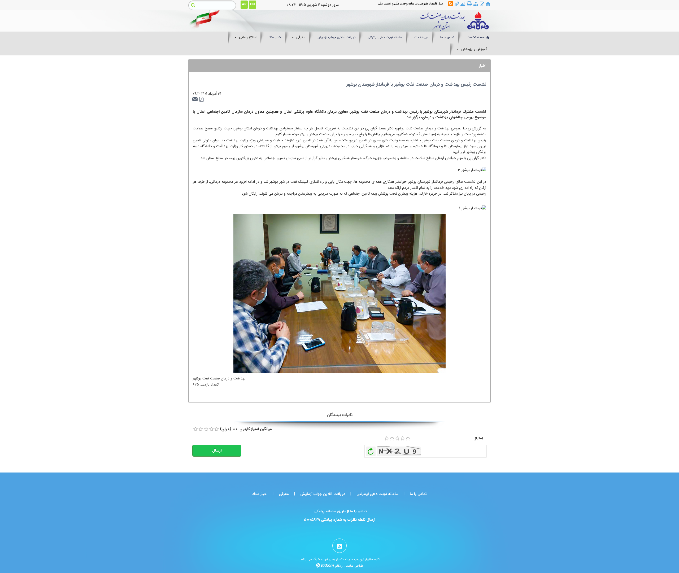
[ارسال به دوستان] (195, 99)
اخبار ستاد (259, 494)
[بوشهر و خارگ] (378, 21)
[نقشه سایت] (475, 4)
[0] (195, 429)
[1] (386, 438)
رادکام (339, 565)
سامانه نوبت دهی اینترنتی (377, 494)
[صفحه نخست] (488, 4)
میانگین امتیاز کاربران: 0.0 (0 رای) (246, 429)
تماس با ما (418, 494)
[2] (392, 438)
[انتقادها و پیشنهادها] (482, 4)
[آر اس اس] (450, 4)
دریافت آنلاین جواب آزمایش (322, 494)
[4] (402, 438)
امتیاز (479, 438)
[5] (408, 438)
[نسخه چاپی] (469, 4)
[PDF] (201, 99)
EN (252, 4)
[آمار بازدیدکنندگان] (462, 4)
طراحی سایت (354, 565)
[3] (397, 438)
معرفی (284, 494)
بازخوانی (371, 450)
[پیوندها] (457, 4)
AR (244, 4)
